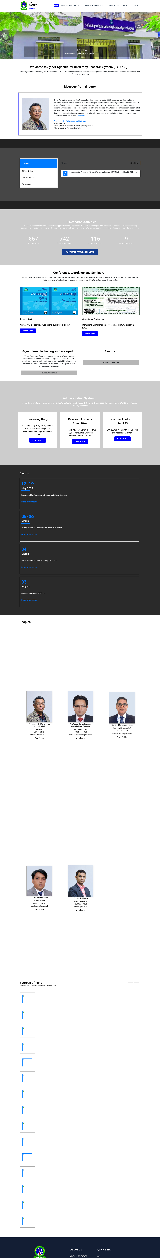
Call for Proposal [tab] (29, 177)
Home (56, 5)
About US (76, 1249)
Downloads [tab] (26, 184)
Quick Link (103, 1249)
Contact (136, 5)
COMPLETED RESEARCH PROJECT (80, 252)
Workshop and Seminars (95, 5)
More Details (28, 331)
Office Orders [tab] (27, 171)
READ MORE (37, 440)
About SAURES (66, 5)
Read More (81, 116)
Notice (126, 5)
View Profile (39, 738)
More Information (29, 502)
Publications (114, 5)
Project (77, 5)
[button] (12, 29)
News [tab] (26, 163)
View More (134, 163)
